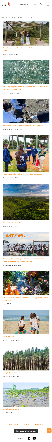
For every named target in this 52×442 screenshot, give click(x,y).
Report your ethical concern (26, 431)
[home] (10, 5)
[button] (24, 4)
